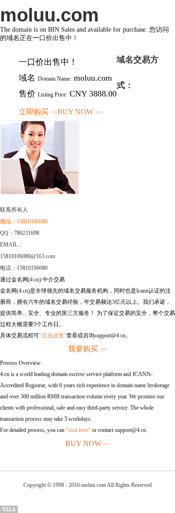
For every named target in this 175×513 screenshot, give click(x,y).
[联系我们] (39, 193)
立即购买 (38, 112)
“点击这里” (52, 335)
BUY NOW (79, 112)
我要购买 (87, 349)
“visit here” (78, 430)
